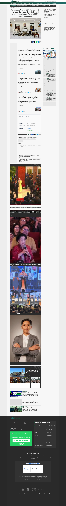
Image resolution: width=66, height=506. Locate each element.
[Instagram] (49, 1)
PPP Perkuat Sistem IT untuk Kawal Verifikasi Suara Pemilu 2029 (49, 19)
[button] (45, 1)
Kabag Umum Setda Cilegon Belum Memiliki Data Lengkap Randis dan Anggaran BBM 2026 (25, 385)
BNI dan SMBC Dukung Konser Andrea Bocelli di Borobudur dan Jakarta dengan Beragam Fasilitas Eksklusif (50, 90)
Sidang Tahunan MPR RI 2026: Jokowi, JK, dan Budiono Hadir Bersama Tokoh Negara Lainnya (24, 215)
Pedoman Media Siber (49, 429)
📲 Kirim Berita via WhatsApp (21, 440)
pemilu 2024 (34, 137)
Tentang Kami (37, 428)
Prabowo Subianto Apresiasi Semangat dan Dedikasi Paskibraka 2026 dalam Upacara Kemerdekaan (50, 23)
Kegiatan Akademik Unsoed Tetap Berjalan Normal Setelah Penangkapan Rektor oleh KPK (50, 104)
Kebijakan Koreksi (49, 435)
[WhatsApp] (36, 42)
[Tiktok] (55, 1)
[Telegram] (38, 42)
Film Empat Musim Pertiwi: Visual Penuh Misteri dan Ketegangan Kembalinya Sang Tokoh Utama (52, 5)
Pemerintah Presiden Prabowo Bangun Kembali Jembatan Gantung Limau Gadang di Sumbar (50, 15)
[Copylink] (40, 42)
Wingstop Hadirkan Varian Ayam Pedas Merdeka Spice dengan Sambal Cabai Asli (51, 85)
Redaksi (36, 432)
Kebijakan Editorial (49, 428)
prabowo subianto (33, 139)
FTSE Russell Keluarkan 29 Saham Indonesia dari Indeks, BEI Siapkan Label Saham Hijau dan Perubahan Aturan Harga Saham (30, 395)
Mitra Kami (36, 435)
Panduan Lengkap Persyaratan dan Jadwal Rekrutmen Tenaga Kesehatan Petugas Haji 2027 (34, 386)
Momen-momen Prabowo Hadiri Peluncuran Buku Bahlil (18, 313)
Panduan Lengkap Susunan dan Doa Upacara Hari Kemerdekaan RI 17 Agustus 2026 (51, 80)
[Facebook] (48, 1)
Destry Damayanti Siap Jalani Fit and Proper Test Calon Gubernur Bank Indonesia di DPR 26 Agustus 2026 (49, 28)
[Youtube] (54, 1)
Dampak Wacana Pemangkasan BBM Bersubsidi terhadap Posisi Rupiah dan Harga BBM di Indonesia (50, 76)
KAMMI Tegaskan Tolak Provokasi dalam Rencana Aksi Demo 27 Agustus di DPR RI (28, 152)
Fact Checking (48, 432)
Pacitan (25, 137)
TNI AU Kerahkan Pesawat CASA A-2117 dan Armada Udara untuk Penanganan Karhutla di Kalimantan (32, 372)
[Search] (23, 1)
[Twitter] (52, 1)
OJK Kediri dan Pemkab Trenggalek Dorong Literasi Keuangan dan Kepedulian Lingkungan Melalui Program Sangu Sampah (50, 67)
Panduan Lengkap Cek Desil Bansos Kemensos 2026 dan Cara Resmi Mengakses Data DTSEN (50, 61)
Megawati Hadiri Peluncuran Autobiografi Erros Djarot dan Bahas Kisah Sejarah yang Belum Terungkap (25, 264)
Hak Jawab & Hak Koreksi (39, 445)
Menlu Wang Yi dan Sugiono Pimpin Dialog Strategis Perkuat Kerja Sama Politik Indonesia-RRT (29, 148)
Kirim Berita (36, 442)
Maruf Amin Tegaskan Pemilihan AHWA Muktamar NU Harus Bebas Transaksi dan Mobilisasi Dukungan (29, 156)
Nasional (18, 7)
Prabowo (28, 139)
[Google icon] (31, 42)
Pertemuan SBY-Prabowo (22, 139)
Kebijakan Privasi (48, 442)
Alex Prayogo (20, 16)
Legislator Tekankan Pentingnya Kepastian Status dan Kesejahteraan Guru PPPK (51, 99)
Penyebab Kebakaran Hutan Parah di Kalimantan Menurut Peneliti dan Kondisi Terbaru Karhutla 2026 (29, 160)
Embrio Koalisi (21, 137)
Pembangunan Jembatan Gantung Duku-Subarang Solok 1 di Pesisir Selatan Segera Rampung (50, 10)
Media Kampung (12, 7)
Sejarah (36, 429)
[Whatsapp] (51, 1)
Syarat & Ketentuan (49, 445)
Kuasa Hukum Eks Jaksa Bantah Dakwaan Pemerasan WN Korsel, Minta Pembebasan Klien (51, 95)
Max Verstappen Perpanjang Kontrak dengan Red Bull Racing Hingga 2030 (26, 5)
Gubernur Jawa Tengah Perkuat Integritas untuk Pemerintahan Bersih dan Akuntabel (50, 70)
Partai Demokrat (29, 137)
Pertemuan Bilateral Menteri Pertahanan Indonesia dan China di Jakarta (29, 145)
